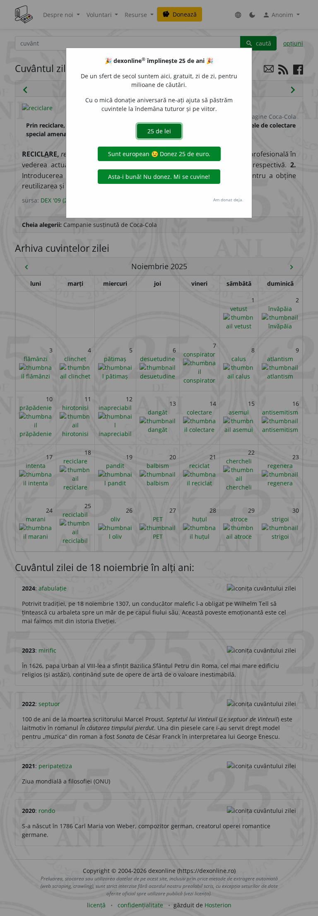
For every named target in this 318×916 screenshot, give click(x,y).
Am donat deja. (228, 199)
